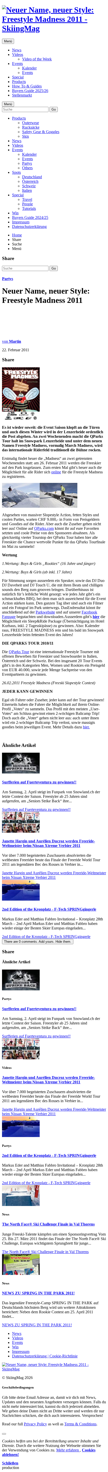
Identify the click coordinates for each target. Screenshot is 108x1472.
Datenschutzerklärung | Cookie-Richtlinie (45, 1356)
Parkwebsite (45, 612)
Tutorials (29, 208)
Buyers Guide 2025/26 (30, 91)
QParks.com (44, 528)
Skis (25, 136)
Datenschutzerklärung (29, 226)
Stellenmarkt (22, 95)
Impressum (20, 222)
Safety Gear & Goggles (40, 132)
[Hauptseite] (54, 28)
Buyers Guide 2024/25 (30, 217)
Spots (16, 172)
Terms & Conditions (80, 1424)
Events (17, 63)
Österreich (30, 181)
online (56, 472)
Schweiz (29, 186)
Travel (27, 199)
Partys (27, 163)
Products (19, 81)
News (16, 50)
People (27, 204)
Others (27, 168)
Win (15, 213)
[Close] (4, 1434)
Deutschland (32, 177)
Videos (17, 54)
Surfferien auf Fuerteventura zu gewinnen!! (39, 782)
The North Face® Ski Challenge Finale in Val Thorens (48, 1224)
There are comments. (37, 941)
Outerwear (30, 123)
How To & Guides (27, 86)
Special (18, 77)
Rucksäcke (30, 127)
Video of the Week (37, 59)
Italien (27, 190)
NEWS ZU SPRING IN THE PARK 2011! (38, 1293)
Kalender (29, 68)
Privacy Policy (35, 1424)
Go (53, 109)
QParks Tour (19, 652)
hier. (86, 727)
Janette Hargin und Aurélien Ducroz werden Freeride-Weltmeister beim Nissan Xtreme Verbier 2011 (48, 843)
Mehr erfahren (68, 1450)
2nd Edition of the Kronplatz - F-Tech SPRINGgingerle (49, 909)
